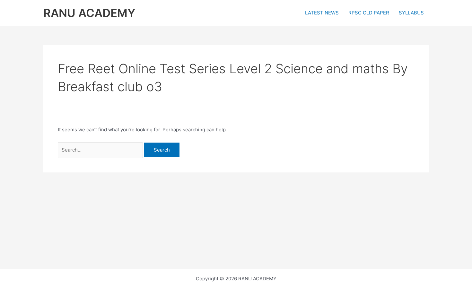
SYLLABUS (411, 13)
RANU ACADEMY (89, 13)
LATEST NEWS (322, 13)
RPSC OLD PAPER (368, 13)
